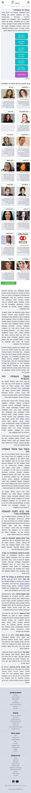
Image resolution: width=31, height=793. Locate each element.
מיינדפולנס (15, 706)
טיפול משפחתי (15, 745)
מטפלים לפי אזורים (15, 715)
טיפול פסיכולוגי (15, 747)
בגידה (4, 652)
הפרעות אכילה (24, 584)
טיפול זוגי (5, 356)
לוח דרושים (15, 725)
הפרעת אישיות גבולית (15, 704)
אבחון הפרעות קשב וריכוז (15, 727)
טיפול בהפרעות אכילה (15, 721)
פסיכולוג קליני (15, 697)
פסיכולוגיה (25, 388)
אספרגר (15, 701)
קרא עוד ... (26, 78)
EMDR (15, 749)
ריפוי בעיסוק (15, 737)
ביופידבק (15, 743)
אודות (15, 758)
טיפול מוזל (15, 717)
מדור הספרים (15, 723)
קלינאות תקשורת (15, 739)
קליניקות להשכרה (15, 719)
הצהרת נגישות (15, 766)
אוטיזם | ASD (15, 699)
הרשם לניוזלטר (15, 773)
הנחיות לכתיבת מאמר (15, 769)
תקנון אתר (15, 762)
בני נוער (9, 579)
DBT (15, 741)
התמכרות (15, 708)
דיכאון (27, 421)
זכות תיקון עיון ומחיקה (15, 767)
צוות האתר (15, 760)
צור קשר (15, 771)
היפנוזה (15, 751)
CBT (15, 736)
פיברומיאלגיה (15, 703)
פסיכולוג (15, 695)
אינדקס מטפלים (15, 729)
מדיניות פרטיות (15, 764)
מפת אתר (15, 775)
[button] (3, 2)
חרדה (21, 421)
